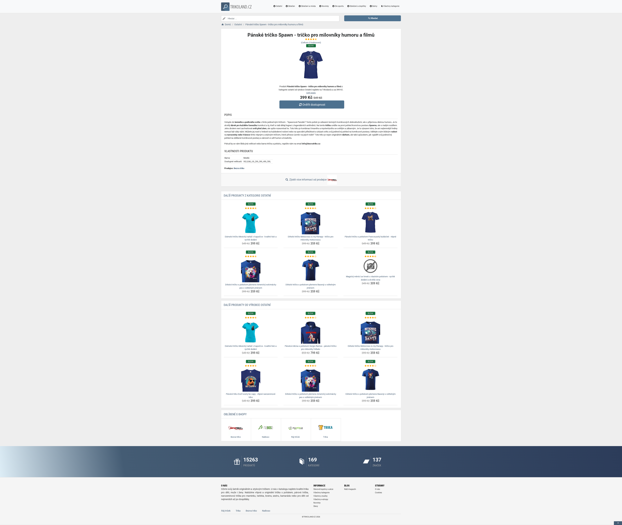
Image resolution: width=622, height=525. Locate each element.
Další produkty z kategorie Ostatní (247, 195)
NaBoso (266, 510)
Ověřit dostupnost (313, 104)
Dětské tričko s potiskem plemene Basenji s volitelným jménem (311, 286)
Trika (238, 510)
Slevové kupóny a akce (323, 489)
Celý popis (311, 93)
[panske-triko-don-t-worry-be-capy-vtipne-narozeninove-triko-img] (251, 379)
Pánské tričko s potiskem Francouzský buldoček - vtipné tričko (370, 238)
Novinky (325, 6)
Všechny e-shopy (320, 499)
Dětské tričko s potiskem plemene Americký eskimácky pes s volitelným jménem (250, 286)
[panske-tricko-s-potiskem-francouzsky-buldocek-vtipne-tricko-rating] (370, 208)
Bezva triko (239, 168)
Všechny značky (320, 496)
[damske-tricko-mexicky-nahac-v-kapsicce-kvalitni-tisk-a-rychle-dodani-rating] (251, 208)
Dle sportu (339, 6)
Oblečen (291, 6)
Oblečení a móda (308, 6)
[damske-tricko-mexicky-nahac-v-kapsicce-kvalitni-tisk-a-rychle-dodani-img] (251, 222)
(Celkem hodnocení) (311, 42)
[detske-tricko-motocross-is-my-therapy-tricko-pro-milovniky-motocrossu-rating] (311, 208)
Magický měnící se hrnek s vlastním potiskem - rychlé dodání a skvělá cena (370, 278)
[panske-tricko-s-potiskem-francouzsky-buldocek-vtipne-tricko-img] (370, 222)
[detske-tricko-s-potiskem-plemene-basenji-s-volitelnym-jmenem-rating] (311, 256)
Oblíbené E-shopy (235, 414)
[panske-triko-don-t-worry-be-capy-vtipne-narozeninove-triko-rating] (251, 366)
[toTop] (618, 523)
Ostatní (279, 6)
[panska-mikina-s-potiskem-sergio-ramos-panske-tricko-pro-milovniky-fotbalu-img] (311, 331)
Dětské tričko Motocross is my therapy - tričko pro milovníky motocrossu (310, 238)
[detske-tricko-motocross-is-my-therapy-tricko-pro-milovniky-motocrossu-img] (311, 222)
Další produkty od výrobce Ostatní (247, 305)
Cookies (378, 492)
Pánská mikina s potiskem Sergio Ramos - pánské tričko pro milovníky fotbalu (310, 347)
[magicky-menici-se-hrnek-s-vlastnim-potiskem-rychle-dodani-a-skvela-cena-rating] (370, 256)
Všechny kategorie (391, 6)
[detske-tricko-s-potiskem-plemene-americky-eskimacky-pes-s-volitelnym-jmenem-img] (251, 270)
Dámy (374, 6)
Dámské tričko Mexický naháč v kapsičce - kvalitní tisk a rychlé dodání (250, 238)
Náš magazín (350, 489)
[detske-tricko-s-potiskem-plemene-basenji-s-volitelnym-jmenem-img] (311, 270)
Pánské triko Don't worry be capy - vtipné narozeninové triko (250, 395)
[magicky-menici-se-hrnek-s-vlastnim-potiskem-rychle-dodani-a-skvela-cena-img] (370, 266)
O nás (377, 489)
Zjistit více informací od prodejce (308, 179)
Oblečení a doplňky (358, 6)
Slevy (315, 506)
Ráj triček (225, 510)
